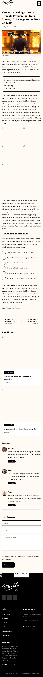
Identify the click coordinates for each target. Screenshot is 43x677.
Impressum (5, 635)
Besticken (5, 627)
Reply (13, 461)
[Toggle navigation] (39, 3)
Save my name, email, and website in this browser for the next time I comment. (20, 558)
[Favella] (8, 3)
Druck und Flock (7, 631)
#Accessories (10, 308)
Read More (7, 382)
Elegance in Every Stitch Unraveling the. (20, 429)
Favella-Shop (6, 614)
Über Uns (5, 618)
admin (8, 27)
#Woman (17, 308)
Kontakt (4, 623)
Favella (20, 674)
